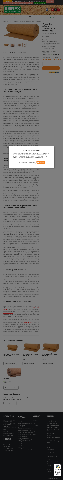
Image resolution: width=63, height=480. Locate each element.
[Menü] (60, 465)
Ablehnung (32, 162)
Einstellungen (23, 162)
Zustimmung (40, 162)
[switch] (57, 474)
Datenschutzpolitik (17, 159)
